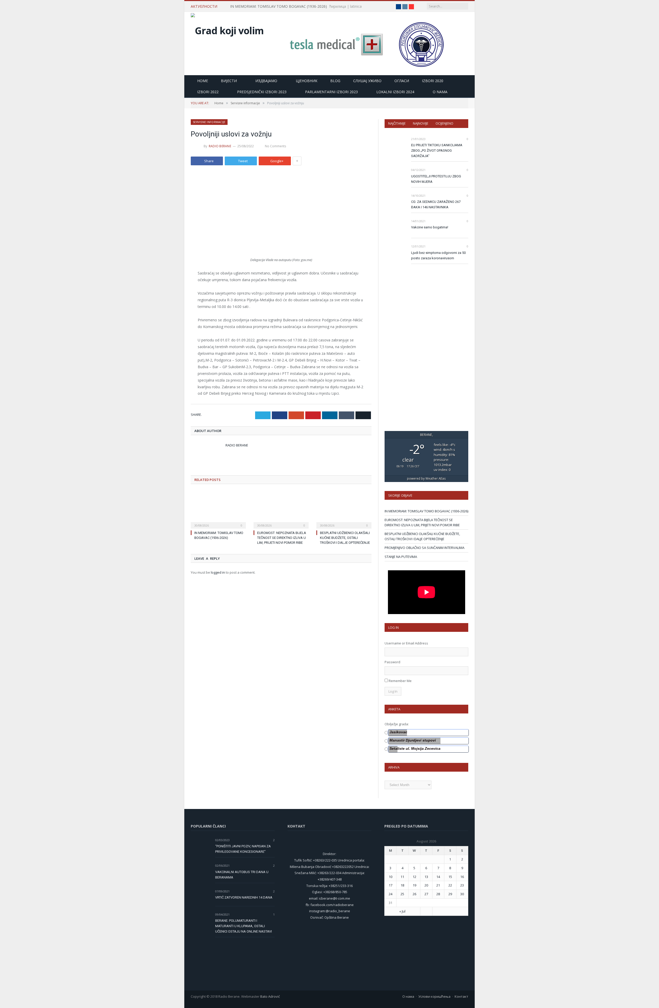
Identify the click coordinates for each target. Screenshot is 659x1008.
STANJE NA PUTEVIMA (401, 556)
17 (390, 885)
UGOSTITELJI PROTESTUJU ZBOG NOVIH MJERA (436, 179)
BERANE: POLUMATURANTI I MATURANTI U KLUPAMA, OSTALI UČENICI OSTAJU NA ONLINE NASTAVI (243, 926)
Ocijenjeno (444, 123)
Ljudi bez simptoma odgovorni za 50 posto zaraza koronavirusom (438, 255)
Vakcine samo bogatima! (429, 227)
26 (414, 894)
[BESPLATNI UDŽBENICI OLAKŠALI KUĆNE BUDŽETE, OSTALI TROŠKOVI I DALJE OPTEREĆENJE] (343, 509)
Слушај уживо (367, 80)
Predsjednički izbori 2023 (262, 91)
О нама (408, 996)
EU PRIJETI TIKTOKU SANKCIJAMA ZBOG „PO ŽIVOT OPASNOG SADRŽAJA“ (436, 150)
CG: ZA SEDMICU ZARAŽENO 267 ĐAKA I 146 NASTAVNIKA (436, 204)
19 (414, 885)
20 (426, 885)
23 (462, 885)
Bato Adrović (270, 996)
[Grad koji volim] (227, 29)
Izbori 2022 (208, 91)
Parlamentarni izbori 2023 (331, 91)
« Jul (402, 911)
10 (390, 876)
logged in (218, 572)
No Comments (275, 146)
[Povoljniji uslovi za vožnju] (281, 214)
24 (390, 894)
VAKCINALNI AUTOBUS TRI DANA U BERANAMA (241, 874)
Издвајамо (266, 80)
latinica (356, 6)
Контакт (461, 996)
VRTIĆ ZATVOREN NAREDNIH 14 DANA (243, 897)
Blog (335, 80)
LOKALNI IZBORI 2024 (395, 91)
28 (438, 894)
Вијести (229, 80)
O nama (440, 91)
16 (462, 876)
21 (438, 885)
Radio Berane (220, 146)
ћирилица (338, 6)
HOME (202, 80)
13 (426, 876)
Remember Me (400, 680)
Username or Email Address (406, 643)
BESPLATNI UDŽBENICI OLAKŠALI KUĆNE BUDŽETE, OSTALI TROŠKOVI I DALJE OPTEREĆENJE (345, 538)
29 (450, 894)
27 (426, 894)
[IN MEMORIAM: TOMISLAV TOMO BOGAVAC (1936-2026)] (218, 509)
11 (402, 876)
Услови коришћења (434, 996)
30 (462, 894)
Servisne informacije (209, 122)
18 (402, 885)
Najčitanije (397, 123)
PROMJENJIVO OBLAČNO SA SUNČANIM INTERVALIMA (424, 547)
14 (438, 876)
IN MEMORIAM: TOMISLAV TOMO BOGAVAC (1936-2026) (278, 6)
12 (414, 876)
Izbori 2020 (432, 80)
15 (450, 876)
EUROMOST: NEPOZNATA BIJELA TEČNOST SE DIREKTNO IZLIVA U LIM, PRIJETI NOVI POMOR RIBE (281, 538)
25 (402, 894)
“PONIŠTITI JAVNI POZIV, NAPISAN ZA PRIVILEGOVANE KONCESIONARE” (243, 849)
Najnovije (420, 123)
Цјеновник (306, 80)
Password (392, 662)
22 (450, 885)
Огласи (401, 80)
